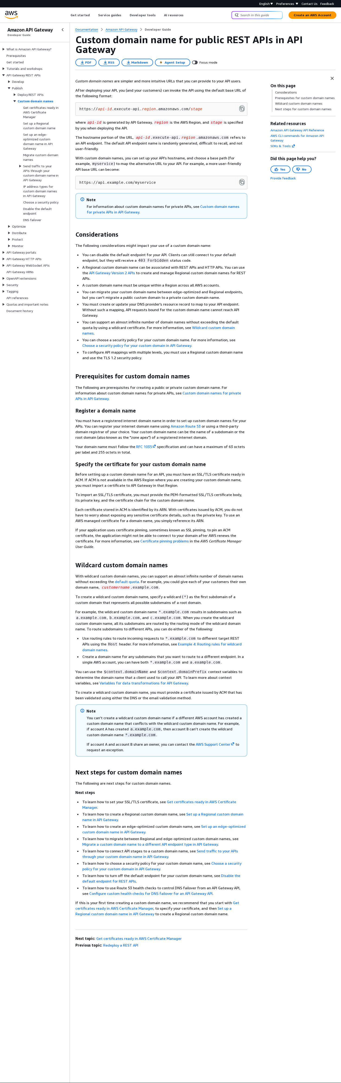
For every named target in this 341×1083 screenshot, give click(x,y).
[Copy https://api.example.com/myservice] (242, 182)
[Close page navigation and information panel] (332, 78)
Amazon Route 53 (186, 426)
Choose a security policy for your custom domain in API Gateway (136, 345)
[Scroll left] (67, 15)
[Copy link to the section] (71, 234)
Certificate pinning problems (164, 541)
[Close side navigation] (62, 29)
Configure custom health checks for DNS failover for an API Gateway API (150, 893)
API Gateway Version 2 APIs (112, 273)
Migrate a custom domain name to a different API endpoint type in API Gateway (150, 844)
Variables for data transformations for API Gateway (144, 683)
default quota (127, 581)
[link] (158, 29)
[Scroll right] (187, 15)
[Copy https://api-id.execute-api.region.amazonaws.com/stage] (242, 108)
